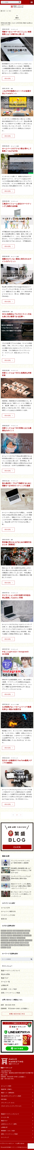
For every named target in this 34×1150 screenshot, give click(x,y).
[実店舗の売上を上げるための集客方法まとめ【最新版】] (17, 564)
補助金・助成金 (21, 945)
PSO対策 (19, 933)
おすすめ (9, 935)
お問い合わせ (25, 2)
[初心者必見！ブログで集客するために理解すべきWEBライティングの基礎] (17, 509)
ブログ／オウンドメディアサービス (11, 1106)
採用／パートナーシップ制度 (10, 993)
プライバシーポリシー (8, 1143)
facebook (9, 930)
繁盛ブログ (4, 978)
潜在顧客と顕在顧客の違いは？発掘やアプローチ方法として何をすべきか (21, 870)
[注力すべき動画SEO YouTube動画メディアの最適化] (17, 786)
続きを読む (8, 78)
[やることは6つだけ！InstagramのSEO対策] (17, 676)
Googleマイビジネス (18, 930)
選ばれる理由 (5, 974)
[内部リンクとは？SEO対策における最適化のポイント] (17, 452)
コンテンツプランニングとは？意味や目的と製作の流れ (21, 877)
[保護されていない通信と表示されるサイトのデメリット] (17, 283)
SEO (24, 933)
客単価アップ (4, 945)
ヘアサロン (21, 940)
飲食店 (8, 947)
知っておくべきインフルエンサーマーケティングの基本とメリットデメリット (21, 894)
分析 (12, 942)
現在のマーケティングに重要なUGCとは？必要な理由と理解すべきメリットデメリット (21, 886)
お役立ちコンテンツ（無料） (9, 1124)
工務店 (11, 945)
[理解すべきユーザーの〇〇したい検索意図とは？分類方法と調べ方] (17, 60)
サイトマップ (5, 1137)
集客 (4, 919)
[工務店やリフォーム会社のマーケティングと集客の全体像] (17, 228)
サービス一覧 (5, 981)
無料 (15, 945)
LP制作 (14, 933)
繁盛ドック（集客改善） (8, 1092)
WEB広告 (3, 935)
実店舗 (21, 942)
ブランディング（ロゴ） (8, 1102)
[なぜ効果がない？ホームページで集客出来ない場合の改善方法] (17, 727)
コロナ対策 (13, 938)
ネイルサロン (4, 940)
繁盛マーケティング (13, 1147)
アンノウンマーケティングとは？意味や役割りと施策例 (20, 862)
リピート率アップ (5, 942)
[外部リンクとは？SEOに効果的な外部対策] (17, 397)
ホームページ (28, 940)
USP (28, 933)
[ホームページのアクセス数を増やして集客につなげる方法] (17, 173)
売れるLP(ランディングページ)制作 (11, 1096)
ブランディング (13, 940)
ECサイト (3, 930)
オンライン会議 (5, 938)
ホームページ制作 (8, 911)
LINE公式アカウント (6, 933)
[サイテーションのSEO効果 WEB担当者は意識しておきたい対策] (17, 621)
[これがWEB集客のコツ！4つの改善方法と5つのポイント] (17, 115)
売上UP (17, 942)
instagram (27, 930)
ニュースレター (21, 938)
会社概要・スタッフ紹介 (9, 989)
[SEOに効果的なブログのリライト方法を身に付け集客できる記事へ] (17, 339)
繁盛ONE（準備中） (7, 1089)
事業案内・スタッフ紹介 (8, 1130)
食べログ (3, 947)
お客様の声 (4, 985)
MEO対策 (4, 1099)
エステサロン (27, 935)
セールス (5, 907)
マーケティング (8, 915)
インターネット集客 (18, 935)
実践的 (26, 942)
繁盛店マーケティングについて (10, 1114)
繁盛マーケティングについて (10, 970)
